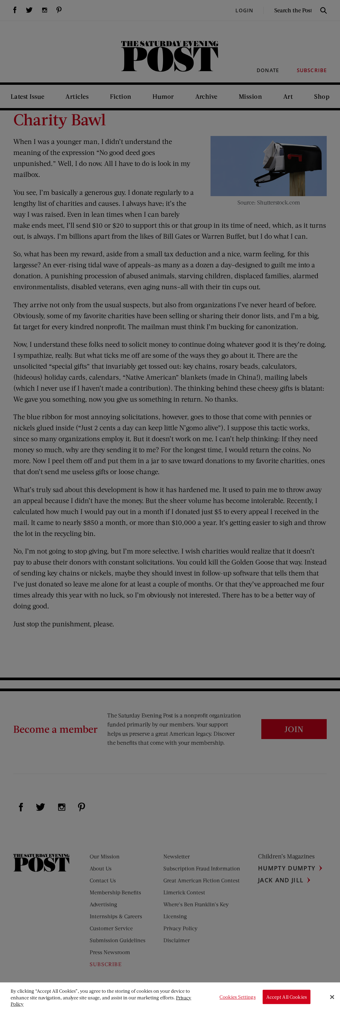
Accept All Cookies (286, 997)
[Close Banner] (332, 997)
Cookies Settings (237, 997)
